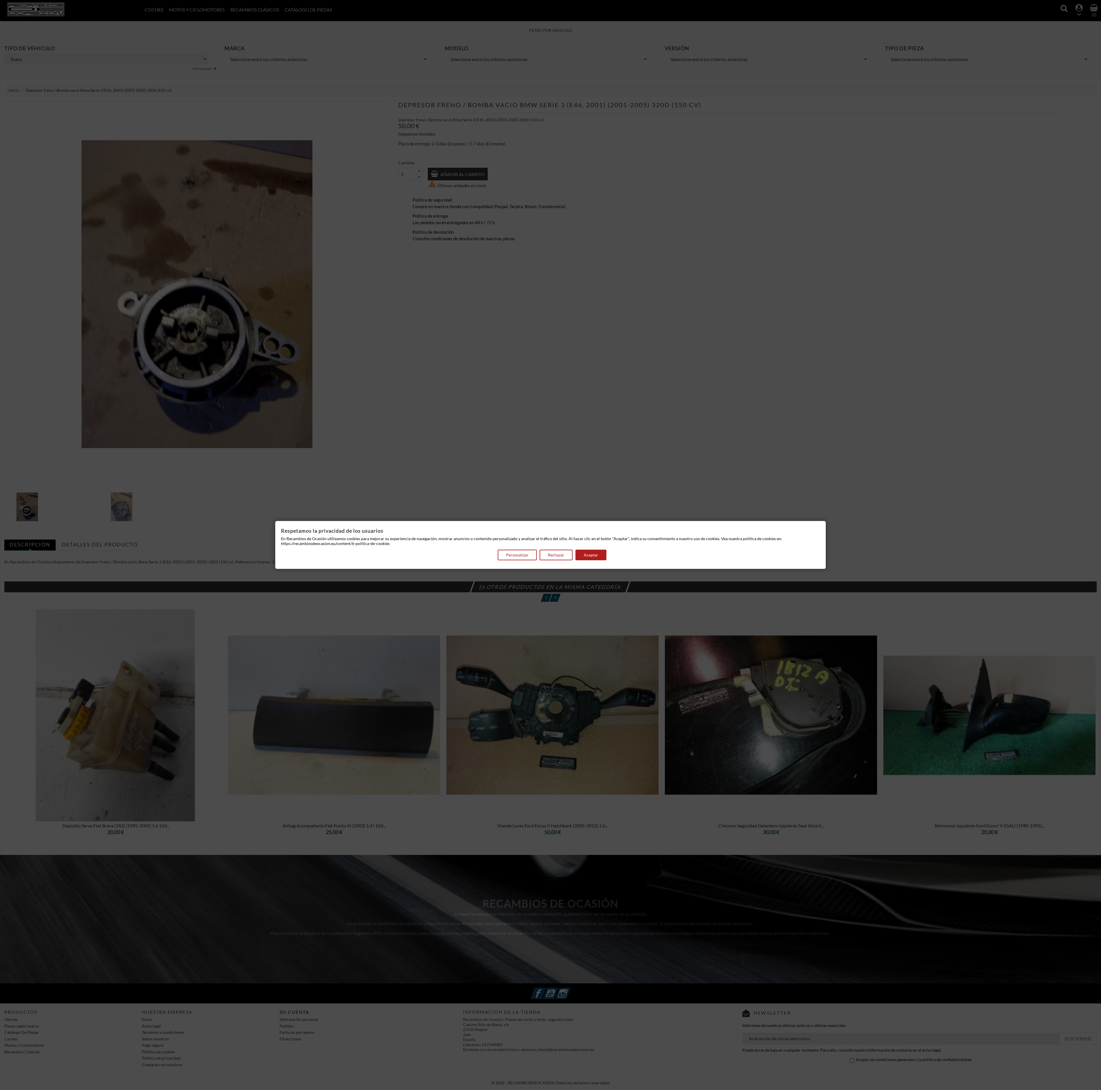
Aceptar (591, 554)
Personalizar (517, 554)
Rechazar (556, 554)
